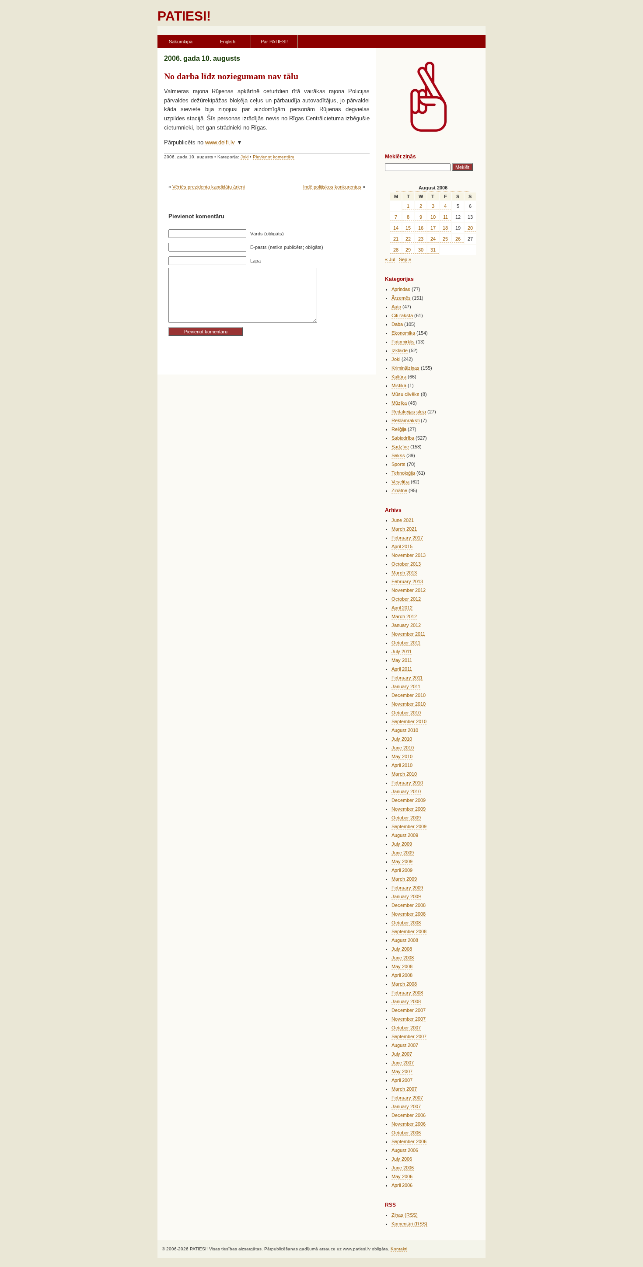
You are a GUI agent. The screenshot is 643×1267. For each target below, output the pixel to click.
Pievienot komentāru (273, 156)
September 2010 (408, 721)
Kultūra (398, 376)
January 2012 (406, 625)
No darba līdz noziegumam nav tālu (231, 76)
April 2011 (401, 669)
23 (420, 239)
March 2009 (404, 879)
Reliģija (398, 429)
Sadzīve (400, 446)
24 (433, 239)
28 (395, 249)
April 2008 (401, 975)
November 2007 (408, 1019)
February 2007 (407, 1097)
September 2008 (408, 931)
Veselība (400, 481)
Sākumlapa (180, 41)
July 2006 (401, 1159)
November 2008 (408, 914)
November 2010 (408, 704)
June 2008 (402, 957)
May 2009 (401, 861)
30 (420, 249)
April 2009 (401, 870)
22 (408, 239)
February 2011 (407, 677)
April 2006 (401, 1185)
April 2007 (401, 1080)
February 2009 (407, 887)
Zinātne (399, 490)
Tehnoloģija (403, 473)
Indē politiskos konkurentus (332, 186)
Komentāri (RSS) (409, 1223)
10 (433, 217)
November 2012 (408, 590)
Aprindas (400, 289)
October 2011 (405, 642)
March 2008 (404, 984)
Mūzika (399, 403)
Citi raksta (402, 315)
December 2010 (408, 695)
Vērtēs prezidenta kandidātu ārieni (208, 186)
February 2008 (407, 992)
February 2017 (407, 537)
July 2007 (401, 1054)
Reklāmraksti (405, 420)
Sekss (398, 455)
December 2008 (408, 905)
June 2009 (402, 852)
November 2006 (408, 1124)
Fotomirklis (403, 341)
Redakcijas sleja (408, 411)
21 (395, 239)
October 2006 (406, 1132)
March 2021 (404, 529)
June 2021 (402, 520)
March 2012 (404, 616)
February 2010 (407, 782)
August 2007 (404, 1045)
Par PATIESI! (274, 41)
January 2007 (406, 1106)
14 (395, 228)
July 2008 (401, 949)
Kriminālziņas (405, 368)
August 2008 (404, 940)
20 (470, 228)
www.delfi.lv (220, 142)
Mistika (398, 385)
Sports (398, 464)
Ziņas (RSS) (404, 1215)
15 (408, 228)
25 (445, 239)
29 (408, 249)
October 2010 (406, 712)
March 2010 (404, 774)
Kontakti (399, 1248)
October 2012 (406, 599)
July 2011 (401, 651)
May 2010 (401, 756)
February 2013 (407, 581)
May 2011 (401, 660)
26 (458, 239)
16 (420, 228)
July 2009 (401, 844)
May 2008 (401, 966)
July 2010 (401, 739)
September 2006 (408, 1141)
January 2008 (406, 1001)
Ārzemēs (401, 298)
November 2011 (408, 634)
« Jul (390, 259)
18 (445, 228)
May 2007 (401, 1071)
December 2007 (408, 1010)
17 (433, 228)
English (227, 41)
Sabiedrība (402, 438)
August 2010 (404, 730)
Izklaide (399, 350)
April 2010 (401, 765)
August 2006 (404, 1150)
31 (433, 249)
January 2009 (406, 896)
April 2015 (401, 546)
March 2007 (404, 1089)
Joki (244, 156)
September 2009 (408, 826)
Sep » (405, 259)
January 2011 (405, 686)
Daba (397, 324)
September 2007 (408, 1036)
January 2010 (406, 791)
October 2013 (406, 564)
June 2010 (402, 747)
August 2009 (404, 835)
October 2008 (406, 922)
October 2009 (406, 817)
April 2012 (401, 607)
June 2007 (402, 1062)
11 (445, 217)
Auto (396, 306)
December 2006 (408, 1115)
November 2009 (408, 809)
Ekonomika (403, 333)
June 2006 (402, 1167)
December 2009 (408, 800)
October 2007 (406, 1027)
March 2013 (404, 572)
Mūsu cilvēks (405, 394)
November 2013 (408, 555)
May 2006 (401, 1176)
